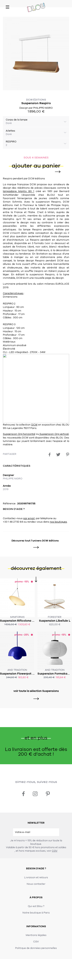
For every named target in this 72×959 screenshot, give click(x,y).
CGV (54, 851)
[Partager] (49, 454)
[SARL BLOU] (36, 8)
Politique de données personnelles (36, 948)
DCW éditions (36, 99)
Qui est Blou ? (36, 906)
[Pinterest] (67, 454)
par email (29, 518)
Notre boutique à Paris (36, 912)
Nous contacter (36, 884)
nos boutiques (58, 522)
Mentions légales (36, 935)
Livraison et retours (36, 877)
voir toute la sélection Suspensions (36, 691)
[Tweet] (58, 454)
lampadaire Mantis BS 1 (18, 191)
